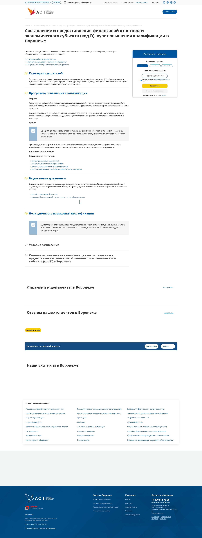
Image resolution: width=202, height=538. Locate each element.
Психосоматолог (83, 440)
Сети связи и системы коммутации (91, 427)
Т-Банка (163, 95)
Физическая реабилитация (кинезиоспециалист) (147, 427)
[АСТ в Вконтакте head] (164, 2)
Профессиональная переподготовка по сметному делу (98, 413)
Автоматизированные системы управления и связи (47, 427)
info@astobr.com (158, 513)
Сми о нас (128, 503)
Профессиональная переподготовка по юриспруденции (99, 409)
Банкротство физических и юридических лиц (145, 409)
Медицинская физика (85, 435)
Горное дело (81, 418)
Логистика (81, 422)
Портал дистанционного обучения (38, 2)
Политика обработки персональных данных (40, 528)
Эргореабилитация (33, 435)
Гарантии (128, 511)
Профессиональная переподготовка (105, 507)
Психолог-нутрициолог (86, 431)
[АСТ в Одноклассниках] (168, 2)
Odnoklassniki (166, 517)
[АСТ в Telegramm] (171, 2)
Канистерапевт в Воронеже (37, 440)
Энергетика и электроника (138, 418)
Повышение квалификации (102, 503)
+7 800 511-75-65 (128, 2)
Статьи (127, 499)
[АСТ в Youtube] (175, 2)
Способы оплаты (131, 507)
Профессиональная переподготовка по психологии (148, 435)
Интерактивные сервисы (101, 511)
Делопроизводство (134, 422)
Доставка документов (132, 515)
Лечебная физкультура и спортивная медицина (146, 431)
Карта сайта (29, 514)
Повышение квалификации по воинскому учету (45, 409)
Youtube (163, 519)
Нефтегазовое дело (33, 422)
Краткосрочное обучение (102, 499)
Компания (130, 495)
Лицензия (56, 2)
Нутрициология (32, 431)
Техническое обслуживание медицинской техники (147, 413)
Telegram (155, 519)
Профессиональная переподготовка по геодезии (45, 413)
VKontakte (155, 517)
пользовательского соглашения (161, 79)
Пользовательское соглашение (36, 524)
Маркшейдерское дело (35, 418)
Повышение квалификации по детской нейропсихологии (150, 440)
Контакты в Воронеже (162, 495)
